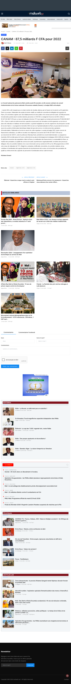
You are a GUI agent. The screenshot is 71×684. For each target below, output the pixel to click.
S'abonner (30, 665)
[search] (69, 14)
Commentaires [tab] (8, 332)
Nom (2, 338)
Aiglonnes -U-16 (20, 168)
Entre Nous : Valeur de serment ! (26, 549)
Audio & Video (27, 19)
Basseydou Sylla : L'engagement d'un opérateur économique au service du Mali (16, 253)
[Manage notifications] (67, 675)
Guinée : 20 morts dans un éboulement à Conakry (21, 472)
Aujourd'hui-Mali (4, 256)
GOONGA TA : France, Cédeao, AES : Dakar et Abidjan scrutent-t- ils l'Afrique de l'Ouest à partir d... (41, 520)
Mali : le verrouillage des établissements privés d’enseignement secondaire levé (31, 486)
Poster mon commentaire (10, 366)
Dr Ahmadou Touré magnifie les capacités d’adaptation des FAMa (36, 418)
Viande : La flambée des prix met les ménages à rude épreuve (52, 285)
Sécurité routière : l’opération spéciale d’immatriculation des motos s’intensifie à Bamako (41, 591)
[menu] (2, 14)
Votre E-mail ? (41, 338)
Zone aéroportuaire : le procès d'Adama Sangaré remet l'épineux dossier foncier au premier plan (41, 581)
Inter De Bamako (18, 430)
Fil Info (3, 19)
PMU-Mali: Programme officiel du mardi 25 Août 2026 (22, 498)
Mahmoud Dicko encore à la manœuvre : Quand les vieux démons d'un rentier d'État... (53, 181)
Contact (66, 679)
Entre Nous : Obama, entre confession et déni (30, 529)
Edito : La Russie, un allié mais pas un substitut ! (31, 408)
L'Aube (16, 561)
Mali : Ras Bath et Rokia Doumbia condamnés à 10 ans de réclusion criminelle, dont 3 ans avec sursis (41, 601)
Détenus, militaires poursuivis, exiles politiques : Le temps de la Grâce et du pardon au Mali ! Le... (40, 611)
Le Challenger (18, 530)
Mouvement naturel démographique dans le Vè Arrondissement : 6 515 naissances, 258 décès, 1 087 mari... (17, 317)
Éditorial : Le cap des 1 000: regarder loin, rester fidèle (33, 428)
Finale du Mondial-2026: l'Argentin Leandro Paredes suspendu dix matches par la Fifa (33, 505)
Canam (12, 168)
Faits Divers (17, 19)
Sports (66, 19)
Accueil (3, 31)
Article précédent (29, 177)
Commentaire (5, 345)
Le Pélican (17, 410)
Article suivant (41, 177)
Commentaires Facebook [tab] (27, 332)
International (51, 19)
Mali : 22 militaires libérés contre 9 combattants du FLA (23, 492)
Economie (42, 19)
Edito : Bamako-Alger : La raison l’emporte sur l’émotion (33, 448)
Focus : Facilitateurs (21, 559)
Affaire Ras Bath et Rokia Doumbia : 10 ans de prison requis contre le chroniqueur (16, 285)
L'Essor (38, 223)
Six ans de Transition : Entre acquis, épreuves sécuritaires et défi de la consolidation (38, 540)
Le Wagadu (17, 584)
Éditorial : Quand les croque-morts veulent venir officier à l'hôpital (19, 181)
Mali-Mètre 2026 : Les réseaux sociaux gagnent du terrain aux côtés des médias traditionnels (52, 220)
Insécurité (60, 19)
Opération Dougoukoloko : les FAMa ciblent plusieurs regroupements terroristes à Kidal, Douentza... (34, 479)
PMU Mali (9, 19)
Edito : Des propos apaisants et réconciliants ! (30, 438)
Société (8, 31)
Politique (35, 19)
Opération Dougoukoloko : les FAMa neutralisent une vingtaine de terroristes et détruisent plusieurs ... (41, 621)
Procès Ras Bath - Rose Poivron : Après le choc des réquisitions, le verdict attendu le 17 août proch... (16, 221)
